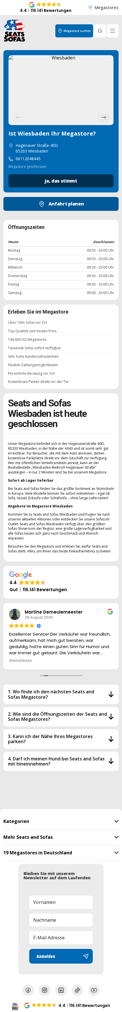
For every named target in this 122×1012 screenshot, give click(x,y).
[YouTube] (94, 990)
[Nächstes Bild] (103, 117)
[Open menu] (113, 30)
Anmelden (46, 956)
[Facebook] (28, 990)
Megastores (106, 7)
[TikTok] (77, 990)
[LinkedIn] (61, 990)
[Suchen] (100, 30)
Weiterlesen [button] (20, 660)
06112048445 (28, 158)
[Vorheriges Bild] (18, 117)
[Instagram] (44, 990)
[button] (45, 7)
